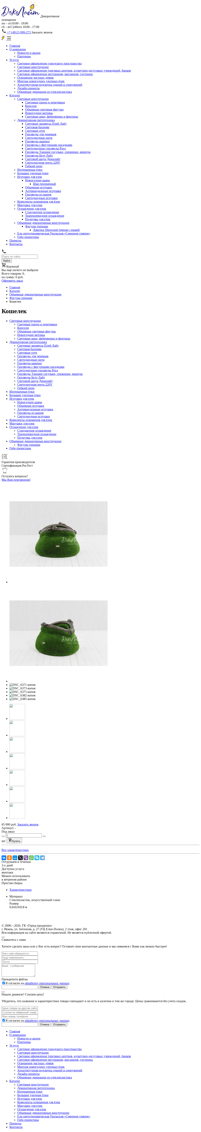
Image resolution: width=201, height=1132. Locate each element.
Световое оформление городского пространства (49, 63)
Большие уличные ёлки (32, 173)
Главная (14, 45)
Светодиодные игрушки (41, 198)
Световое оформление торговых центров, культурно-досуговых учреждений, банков (74, 70)
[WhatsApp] (31, 857)
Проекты (15, 240)
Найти (6, 260)
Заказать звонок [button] (42, 32)
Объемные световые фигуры (44, 109)
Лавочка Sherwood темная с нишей (56, 230)
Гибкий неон (33, 166)
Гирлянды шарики (37, 141)
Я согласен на (37, 983)
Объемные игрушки (38, 187)
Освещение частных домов (35, 77)
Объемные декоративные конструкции (43, 222)
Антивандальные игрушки (43, 191)
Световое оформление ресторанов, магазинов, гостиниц (55, 74)
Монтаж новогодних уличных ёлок (41, 81)
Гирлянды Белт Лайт (39, 155)
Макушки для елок (29, 205)
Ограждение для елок (31, 208)
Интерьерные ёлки (29, 169)
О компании (17, 49)
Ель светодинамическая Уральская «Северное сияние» (53, 233)
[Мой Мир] (15, 857)
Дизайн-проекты (28, 88)
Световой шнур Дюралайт (42, 159)
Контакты (16, 244)
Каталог (14, 95)
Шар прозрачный (44, 184)
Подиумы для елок (37, 219)
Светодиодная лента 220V (42, 162)
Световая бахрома (37, 127)
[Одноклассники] (9, 857)
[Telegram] (42, 857)
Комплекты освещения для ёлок (38, 201)
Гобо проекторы (28, 237)
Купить (16, 841)
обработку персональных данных (47, 983)
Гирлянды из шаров (38, 194)
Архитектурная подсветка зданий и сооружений (49, 84)
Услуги (14, 60)
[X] (20, 857)
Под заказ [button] (8, 831)
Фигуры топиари (36, 226)
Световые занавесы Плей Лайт (46, 123)
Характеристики (20, 889)
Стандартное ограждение (42, 212)
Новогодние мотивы (39, 113)
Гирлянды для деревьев (40, 134)
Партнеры (24, 56)
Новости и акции (28, 52)
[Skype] (37, 857)
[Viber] (26, 857)
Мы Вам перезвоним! (16, 479)
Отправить (59, 987)
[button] (17, 718)
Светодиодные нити (38, 137)
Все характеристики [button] (15, 850)
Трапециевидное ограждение (44, 215)
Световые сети (35, 130)
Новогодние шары (37, 180)
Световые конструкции (33, 67)
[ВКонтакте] (4, 857)
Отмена (44, 987)
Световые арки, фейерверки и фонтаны (51, 116)
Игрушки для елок (29, 176)
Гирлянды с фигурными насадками (48, 145)
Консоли (31, 106)
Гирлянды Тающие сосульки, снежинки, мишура (57, 152)
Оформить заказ (12, 280)
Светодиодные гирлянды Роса (45, 148)
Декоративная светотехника (36, 120)
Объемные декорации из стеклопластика (44, 91)
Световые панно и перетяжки (45, 102)
